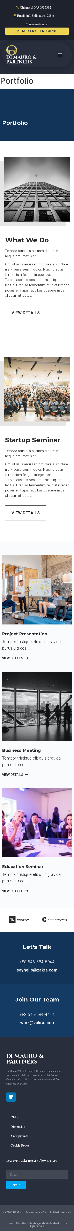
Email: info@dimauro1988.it (35, 15)
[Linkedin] (11, 1097)
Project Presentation (24, 633)
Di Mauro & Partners (21, 59)
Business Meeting (21, 750)
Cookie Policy (19, 1145)
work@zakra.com (37, 1022)
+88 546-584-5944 (37, 961)
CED (14, 1117)
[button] (37, 31)
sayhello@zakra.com (37, 970)
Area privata (19, 1135)
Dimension (17, 1126)
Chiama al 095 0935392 (35, 7)
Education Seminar (22, 866)
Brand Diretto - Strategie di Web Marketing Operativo (37, 1224)
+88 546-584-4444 (37, 1014)
